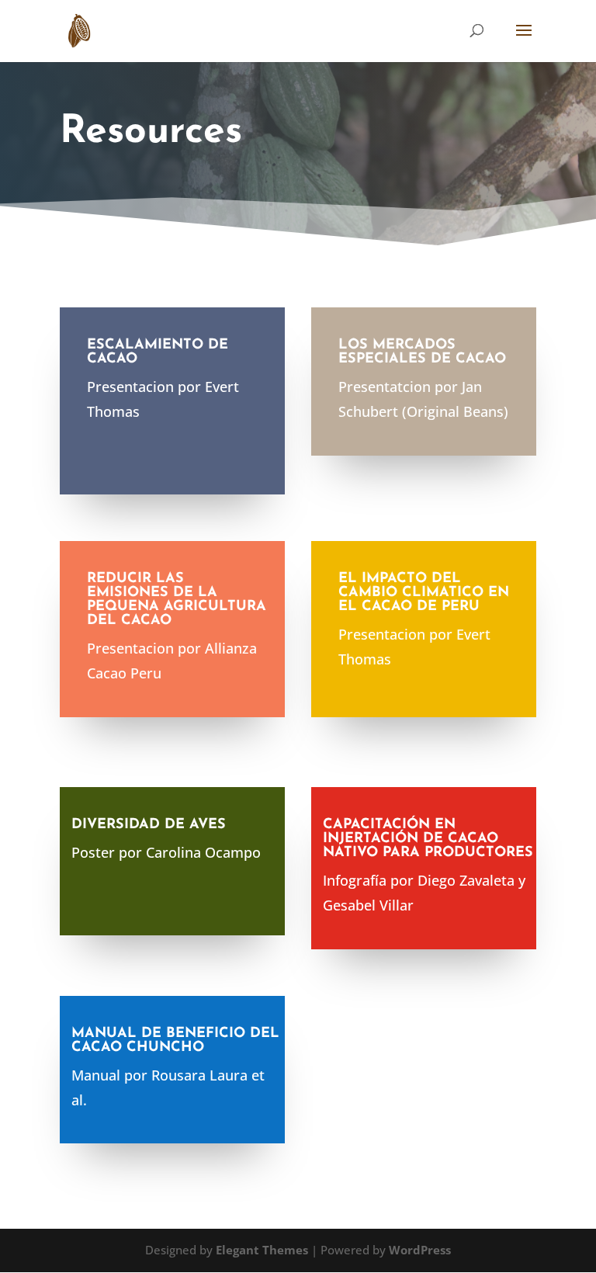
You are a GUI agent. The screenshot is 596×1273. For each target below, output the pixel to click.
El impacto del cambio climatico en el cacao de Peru (423, 593)
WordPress (420, 1249)
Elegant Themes (262, 1249)
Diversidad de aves (148, 825)
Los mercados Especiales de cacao (422, 352)
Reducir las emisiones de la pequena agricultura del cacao (176, 600)
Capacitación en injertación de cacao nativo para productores (428, 839)
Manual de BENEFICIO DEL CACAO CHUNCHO (175, 1041)
